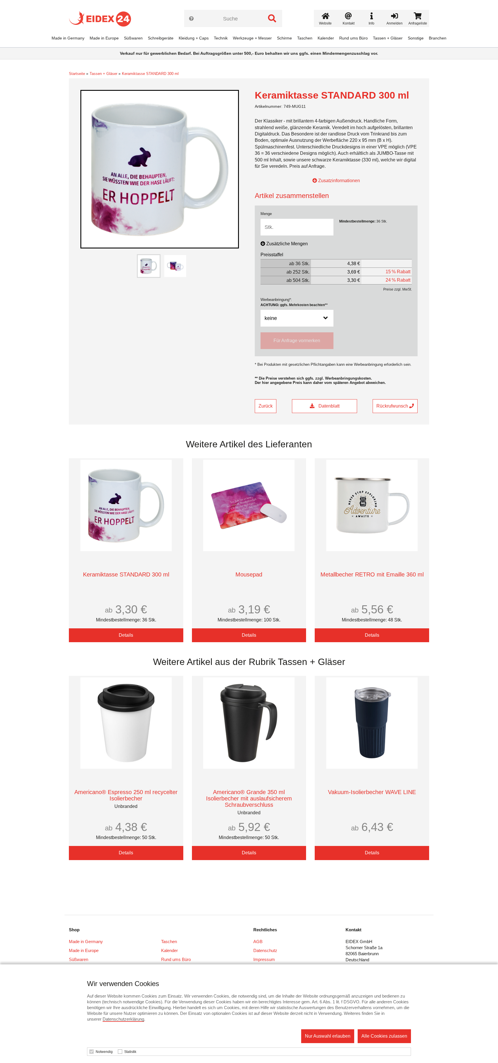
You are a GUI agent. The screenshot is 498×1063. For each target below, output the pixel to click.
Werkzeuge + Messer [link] (252, 38)
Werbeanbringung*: (294, 302)
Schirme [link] (284, 38)
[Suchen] (272, 18)
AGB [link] (258, 941)
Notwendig (104, 1052)
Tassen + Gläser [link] (388, 38)
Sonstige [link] (416, 38)
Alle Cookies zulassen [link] (384, 1036)
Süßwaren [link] (133, 38)
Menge (266, 214)
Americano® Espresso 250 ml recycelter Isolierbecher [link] (126, 795)
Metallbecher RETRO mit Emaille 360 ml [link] (372, 574)
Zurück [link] (266, 406)
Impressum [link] (264, 959)
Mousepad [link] (248, 574)
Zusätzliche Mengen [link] (287, 243)
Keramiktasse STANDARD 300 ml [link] (150, 73)
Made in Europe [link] (104, 38)
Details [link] (126, 635)
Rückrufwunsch (392, 406)
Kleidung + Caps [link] (194, 38)
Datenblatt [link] (328, 406)
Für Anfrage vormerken (296, 340)
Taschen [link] (304, 38)
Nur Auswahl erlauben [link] (327, 1036)
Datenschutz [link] (265, 950)
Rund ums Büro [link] (353, 38)
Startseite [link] (77, 73)
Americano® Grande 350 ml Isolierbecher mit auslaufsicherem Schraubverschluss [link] (249, 798)
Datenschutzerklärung (123, 1019)
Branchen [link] (437, 38)
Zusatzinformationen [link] (338, 180)
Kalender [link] (326, 38)
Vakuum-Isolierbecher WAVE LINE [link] (372, 792)
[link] (102, 19)
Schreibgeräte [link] (160, 38)
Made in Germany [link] (68, 38)
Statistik (130, 1052)
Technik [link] (221, 38)
